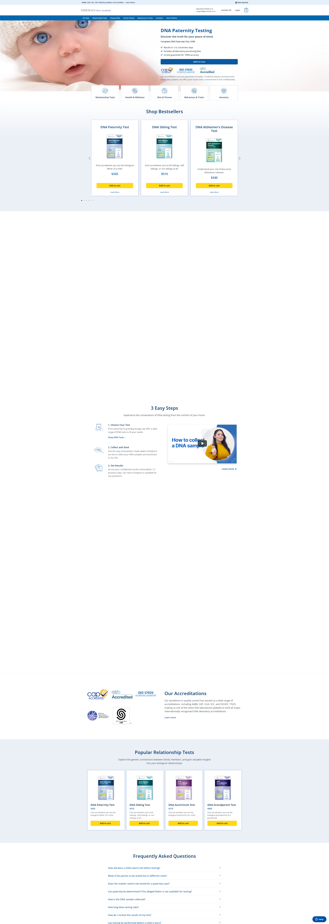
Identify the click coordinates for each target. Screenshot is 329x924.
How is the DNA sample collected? (126, 899)
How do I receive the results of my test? (129, 915)
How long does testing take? (123, 907)
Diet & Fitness (128, 18)
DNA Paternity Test (114, 127)
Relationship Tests (100, 18)
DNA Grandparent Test (221, 805)
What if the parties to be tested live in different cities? (137, 875)
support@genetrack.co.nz (205, 11)
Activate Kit (226, 10)
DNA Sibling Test (164, 127)
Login (237, 10)
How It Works (171, 18)
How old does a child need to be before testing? (134, 867)
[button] (199, 62)
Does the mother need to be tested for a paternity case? (139, 883)
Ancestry (159, 18)
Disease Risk (115, 18)
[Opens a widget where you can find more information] (319, 919)
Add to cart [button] (114, 185)
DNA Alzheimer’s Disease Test (214, 129)
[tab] (164, 868)
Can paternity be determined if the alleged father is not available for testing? (150, 891)
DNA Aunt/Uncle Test (181, 805)
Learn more (170, 717)
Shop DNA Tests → (117, 437)
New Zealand (243, 2)
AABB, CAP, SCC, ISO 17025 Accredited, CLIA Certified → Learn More (108, 2)
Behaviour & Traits (145, 18)
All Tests (86, 18)
